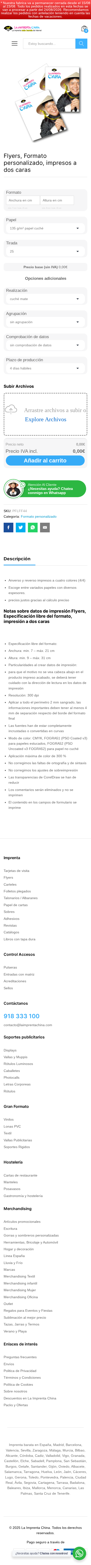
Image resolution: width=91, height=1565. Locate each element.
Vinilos (9, 1119)
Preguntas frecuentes (20, 1357)
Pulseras (10, 967)
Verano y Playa (15, 1331)
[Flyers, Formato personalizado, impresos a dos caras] (8, 527)
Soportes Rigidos (17, 1147)
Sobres (9, 912)
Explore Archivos (45, 419)
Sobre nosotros (15, 1391)
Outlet (8, 1304)
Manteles (11, 1182)
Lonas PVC (12, 1126)
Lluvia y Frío (13, 1263)
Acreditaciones (15, 981)
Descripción (17, 558)
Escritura (10, 1229)
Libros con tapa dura (19, 939)
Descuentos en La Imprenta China (30, 1398)
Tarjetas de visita (16, 871)
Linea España (14, 1256)
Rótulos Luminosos (18, 1064)
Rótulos (9, 1091)
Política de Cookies (18, 1384)
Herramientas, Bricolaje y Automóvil (31, 1242)
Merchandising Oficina (21, 1297)
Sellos (8, 988)
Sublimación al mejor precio (25, 1317)
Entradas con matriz (19, 974)
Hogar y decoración (19, 1249)
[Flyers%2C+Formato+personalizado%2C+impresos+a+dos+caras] (20, 527)
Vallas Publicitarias (18, 1140)
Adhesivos (11, 919)
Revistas (10, 925)
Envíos (9, 1364)
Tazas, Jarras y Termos (21, 1324)
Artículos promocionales (22, 1222)
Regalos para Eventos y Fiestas (28, 1310)
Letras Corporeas (17, 1084)
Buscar (81, 44)
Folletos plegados (17, 891)
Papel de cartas (16, 905)
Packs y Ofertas (16, 1405)
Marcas (9, 1269)
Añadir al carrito (45, 460)
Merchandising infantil (20, 1283)
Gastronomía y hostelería (23, 1196)
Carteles (10, 884)
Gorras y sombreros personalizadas (31, 1235)
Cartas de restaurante (20, 1175)
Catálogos (11, 932)
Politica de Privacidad (20, 1371)
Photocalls (11, 1077)
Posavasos (12, 1189)
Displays (10, 1050)
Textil (7, 1133)
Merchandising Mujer (20, 1290)
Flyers (8, 877)
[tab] (19, 560)
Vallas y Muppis (15, 1057)
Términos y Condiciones (22, 1377)
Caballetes (12, 1071)
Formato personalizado (39, 516)
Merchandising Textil (19, 1276)
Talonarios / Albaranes (21, 898)
